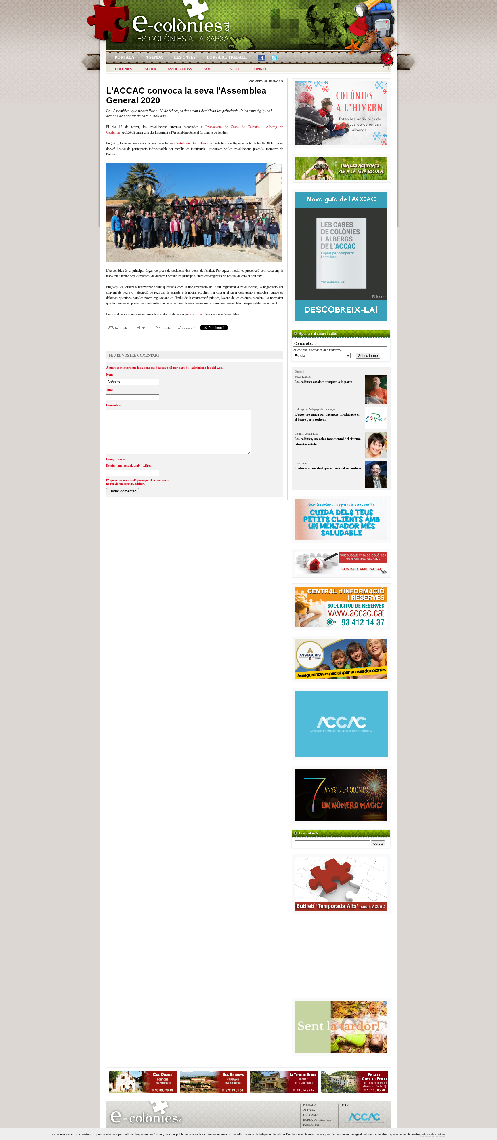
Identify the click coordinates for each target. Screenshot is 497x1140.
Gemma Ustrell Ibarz (306, 433)
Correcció (188, 328)
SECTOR (236, 69)
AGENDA (309, 1110)
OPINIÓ (260, 69)
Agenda (154, 57)
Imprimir (121, 328)
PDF (144, 328)
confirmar (197, 314)
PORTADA (309, 1105)
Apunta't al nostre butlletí (318, 334)
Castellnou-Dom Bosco (191, 143)
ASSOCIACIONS (180, 69)
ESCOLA (149, 69)
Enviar (167, 328)
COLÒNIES (123, 69)
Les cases (185, 57)
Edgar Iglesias (303, 376)
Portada (124, 57)
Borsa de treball (227, 57)
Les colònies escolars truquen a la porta (323, 382)
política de (432, 1134)
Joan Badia (301, 463)
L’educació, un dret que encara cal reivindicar (328, 468)
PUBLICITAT (311, 1124)
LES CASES (310, 1114)
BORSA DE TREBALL (317, 1119)
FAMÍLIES (210, 69)
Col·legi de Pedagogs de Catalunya (315, 409)
